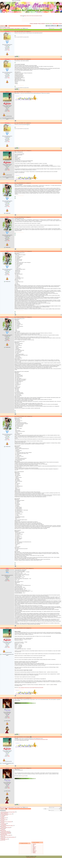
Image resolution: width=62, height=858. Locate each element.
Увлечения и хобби (3, 834)
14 (30, 736)
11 (33, 568)
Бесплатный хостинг (30, 857)
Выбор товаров (3, 826)
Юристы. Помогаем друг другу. (6, 813)
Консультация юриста (4, 814)
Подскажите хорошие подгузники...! (7, 825)
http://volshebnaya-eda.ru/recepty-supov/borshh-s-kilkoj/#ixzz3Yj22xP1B (31, 687)
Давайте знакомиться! (4, 812)
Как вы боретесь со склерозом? (6, 821)
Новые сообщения (41, 23)
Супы (21, 28)
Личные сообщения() (34, 23)
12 (8, 48)
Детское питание (3, 824)
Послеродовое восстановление (5, 832)
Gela (33, 845)
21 (8, 168)
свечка (34, 847)
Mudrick (34, 852)
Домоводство (2, 836)
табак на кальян (3, 817)
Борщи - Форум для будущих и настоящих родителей (33, 15)
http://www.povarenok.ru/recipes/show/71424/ (40, 739)
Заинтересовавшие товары (5, 827)
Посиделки (2, 816)
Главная (21, 15)
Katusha (34, 851)
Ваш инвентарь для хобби (5, 833)
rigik (33, 844)
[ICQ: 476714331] (17, 56)
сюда (23, 775)
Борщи (24, 28)
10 (31, 416)
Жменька (34, 848)
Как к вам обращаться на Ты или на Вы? (8, 811)
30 (8, 716)
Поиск (60, 23)
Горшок (2, 829)
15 (30, 768)
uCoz (34, 857)
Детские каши (3, 823)
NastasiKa (8, 27)
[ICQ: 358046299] (17, 734)
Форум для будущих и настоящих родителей (7, 28)
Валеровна (34, 850)
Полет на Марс (3, 819)
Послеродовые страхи (5, 831)
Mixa (34, 849)
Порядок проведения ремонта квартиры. (8, 837)
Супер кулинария (17, 28)
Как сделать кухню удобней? (6, 835)
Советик (2, 815)
